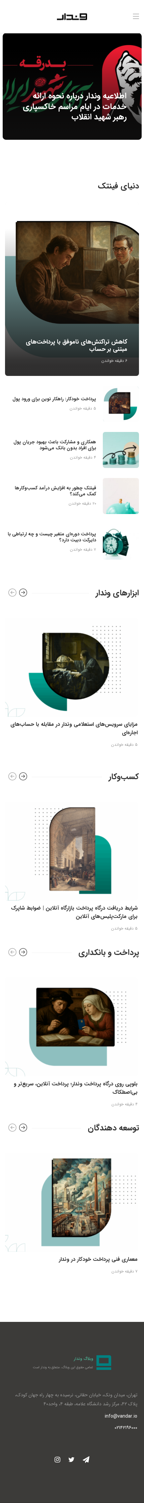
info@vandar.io (121, 1416)
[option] (72, 86)
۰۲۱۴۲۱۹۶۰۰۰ (126, 1427)
